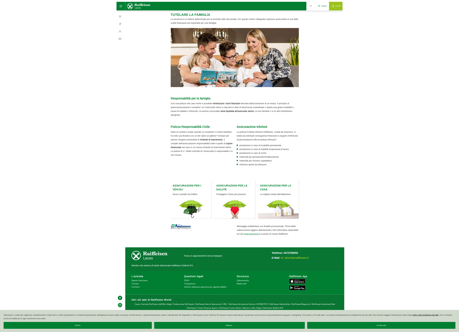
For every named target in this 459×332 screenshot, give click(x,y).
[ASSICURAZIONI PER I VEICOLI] (191, 209)
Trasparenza (189, 284)
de (311, 6)
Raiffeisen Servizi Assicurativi (208, 304)
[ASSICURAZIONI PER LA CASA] (278, 209)
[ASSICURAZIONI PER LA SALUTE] (234, 209)
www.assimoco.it (252, 233)
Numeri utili (241, 284)
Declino (77, 325)
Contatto (135, 287)
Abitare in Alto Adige (251, 308)
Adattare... (229, 325)
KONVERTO (262, 304)
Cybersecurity (243, 280)
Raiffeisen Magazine (300, 304)
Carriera (135, 284)
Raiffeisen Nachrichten (279, 304)
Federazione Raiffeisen (183, 304)
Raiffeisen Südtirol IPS (272, 308)
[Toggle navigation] (121, 6)
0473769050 (291, 252)
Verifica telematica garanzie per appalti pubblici (205, 287)
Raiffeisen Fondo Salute (230, 308)
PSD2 (186, 280)
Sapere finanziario (139, 280)
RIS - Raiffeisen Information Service (239, 304)
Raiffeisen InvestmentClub (323, 304)
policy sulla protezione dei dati (425, 315)
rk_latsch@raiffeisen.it (295, 257)
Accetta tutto (381, 325)
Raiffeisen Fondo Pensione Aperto (202, 308)
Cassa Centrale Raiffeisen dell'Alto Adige (153, 304)
